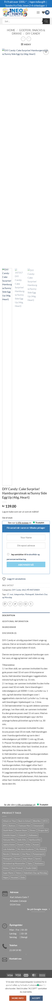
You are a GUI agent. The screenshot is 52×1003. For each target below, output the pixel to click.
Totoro (18, 873)
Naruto (6, 854)
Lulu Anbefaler (9, 849)
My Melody (41, 849)
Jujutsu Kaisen (9, 844)
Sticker (6, 868)
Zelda (22, 877)
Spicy (30, 863)
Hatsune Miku (9, 840)
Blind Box (37, 821)
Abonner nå (26, 564)
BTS (4, 826)
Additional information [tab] (15, 621)
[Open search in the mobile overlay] (26, 21)
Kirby (28, 844)
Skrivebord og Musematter (14, 863)
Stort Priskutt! (17, 868)
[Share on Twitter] (15, 603)
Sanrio (37, 858)
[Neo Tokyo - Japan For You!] (18, 12)
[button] (38, 12)
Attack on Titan (9, 821)
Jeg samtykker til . (23, 556)
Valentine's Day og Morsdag (35, 873)
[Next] (45, 157)
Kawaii (20, 844)
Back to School (24, 821)
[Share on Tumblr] (30, 603)
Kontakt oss (15, 958)
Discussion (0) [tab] (9, 633)
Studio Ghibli (31, 868)
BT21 (45, 821)
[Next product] (23, 39)
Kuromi (36, 844)
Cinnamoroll (38, 826)
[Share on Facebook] (10, 603)
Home (11, 30)
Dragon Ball (43, 830)
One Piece (26, 854)
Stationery (39, 863)
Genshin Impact (9, 835)
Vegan (5, 877)
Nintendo (15, 854)
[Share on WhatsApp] (4, 603)
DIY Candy (33, 33)
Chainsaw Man (24, 826)
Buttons (12, 826)
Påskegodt (29, 594)
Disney (33, 830)
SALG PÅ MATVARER (31, 590)
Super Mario (8, 873)
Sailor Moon (28, 858)
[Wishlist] (43, 12)
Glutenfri (22, 835)
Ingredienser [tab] (9, 627)
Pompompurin (38, 854)
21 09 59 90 (15, 950)
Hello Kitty (21, 840)
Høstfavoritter (35, 840)
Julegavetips (19, 594)
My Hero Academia (26, 849)
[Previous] (6, 157)
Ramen (17, 858)
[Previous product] (29, 39)
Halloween (33, 835)
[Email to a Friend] (20, 603)
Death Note (8, 830)
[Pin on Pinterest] (25, 603)
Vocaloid (14, 877)
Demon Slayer (21, 830)
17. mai (10, 594)
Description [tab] (8, 615)
